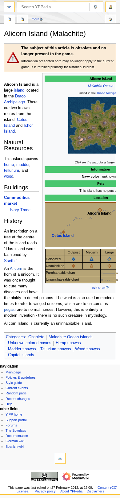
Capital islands (21, 355)
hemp (9, 165)
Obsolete (36, 337)
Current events (17, 388)
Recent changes (18, 399)
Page (9, 20)
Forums (11, 425)
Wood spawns (87, 349)
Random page (16, 393)
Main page (13, 372)
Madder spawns (22, 349)
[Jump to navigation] (9, 7)
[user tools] (110, 7)
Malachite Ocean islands (71, 337)
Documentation (17, 436)
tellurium (11, 170)
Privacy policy (45, 491)
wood (8, 176)
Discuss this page (22, 20)
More (35, 19)
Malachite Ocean (100, 86)
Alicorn (16, 268)
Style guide (14, 383)
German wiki (15, 441)
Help (9, 404)
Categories (15, 337)
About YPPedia (71, 491)
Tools (110, 20)
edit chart (98, 287)
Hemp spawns (68, 343)
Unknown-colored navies (29, 343)
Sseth (9, 261)
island (19, 90)
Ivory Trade (20, 210)
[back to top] (60, 458)
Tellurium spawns (55, 349)
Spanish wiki (15, 446)
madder (22, 165)
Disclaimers (95, 491)
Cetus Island (63, 235)
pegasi (10, 309)
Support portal (16, 420)
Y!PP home (14, 414)
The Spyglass (16, 430)
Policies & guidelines (21, 377)
